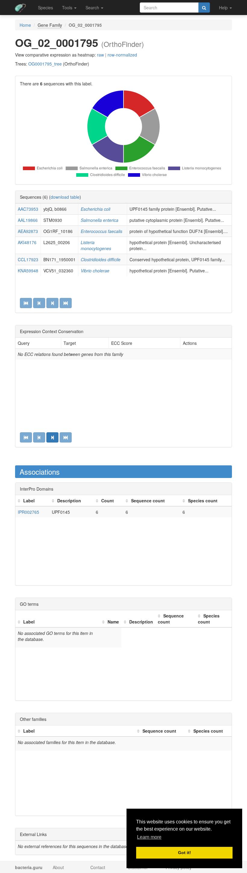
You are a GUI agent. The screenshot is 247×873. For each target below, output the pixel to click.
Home (25, 25)
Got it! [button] (184, 852)
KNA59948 (28, 271)
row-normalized (122, 55)
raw (100, 55)
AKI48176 (27, 242)
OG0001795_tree (45, 64)
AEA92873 (28, 231)
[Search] (204, 7)
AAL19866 (28, 220)
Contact (97, 867)
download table (65, 197)
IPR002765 (28, 512)
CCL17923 (28, 259)
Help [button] (224, 8)
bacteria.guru (28, 867)
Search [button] (93, 8)
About (58, 867)
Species (45, 8)
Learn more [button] (149, 837)
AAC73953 (28, 209)
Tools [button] (67, 8)
